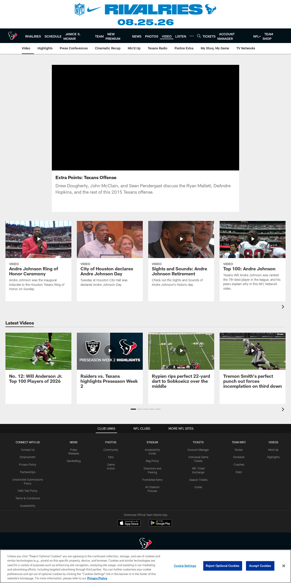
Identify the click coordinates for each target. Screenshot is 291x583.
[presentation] (284, 307)
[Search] (199, 36)
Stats (239, 472)
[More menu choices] (191, 36)
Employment (27, 457)
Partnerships (27, 472)
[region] (145, 566)
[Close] (284, 566)
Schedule (238, 457)
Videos (273, 442)
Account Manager (198, 449)
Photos (110, 442)
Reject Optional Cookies (223, 566)
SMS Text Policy (28, 490)
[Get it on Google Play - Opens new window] (160, 525)
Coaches (238, 464)
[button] (130, 117)
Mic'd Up (273, 449)
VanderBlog (74, 460)
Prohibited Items (152, 479)
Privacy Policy (27, 464)
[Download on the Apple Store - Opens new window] (129, 523)
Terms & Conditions (27, 498)
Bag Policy (152, 460)
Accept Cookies (260, 566)
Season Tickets (198, 479)
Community (110, 449)
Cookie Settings (185, 566)
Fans (111, 457)
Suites (198, 487)
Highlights (273, 457)
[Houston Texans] (145, 544)
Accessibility (27, 505)
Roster (239, 449)
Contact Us (28, 449)
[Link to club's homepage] (12, 35)
